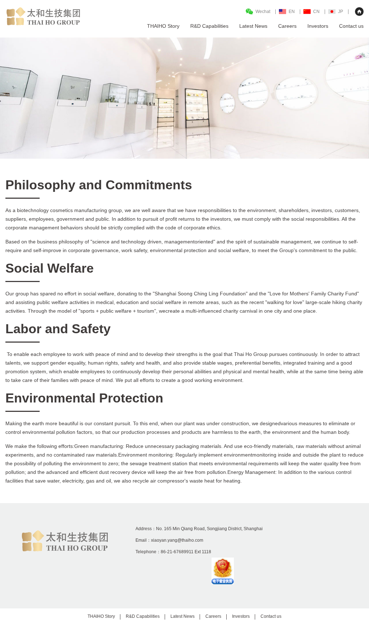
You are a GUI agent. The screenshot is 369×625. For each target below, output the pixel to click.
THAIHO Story (101, 616)
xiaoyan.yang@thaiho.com (177, 540)
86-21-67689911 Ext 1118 (186, 551)
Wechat (262, 11)
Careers (287, 26)
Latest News (253, 26)
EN (292, 11)
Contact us (351, 26)
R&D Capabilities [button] (209, 26)
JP (340, 11)
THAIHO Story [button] (163, 26)
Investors (317, 26)
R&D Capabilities (143, 616)
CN (316, 11)
